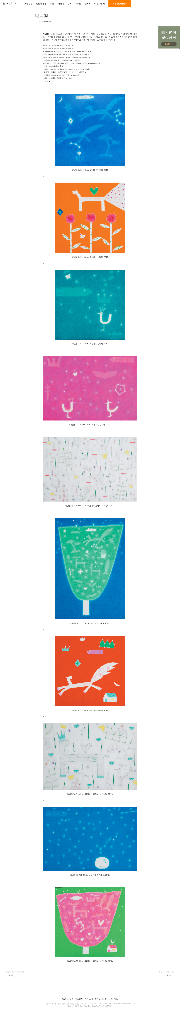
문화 (69, 3)
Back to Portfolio (44, 21)
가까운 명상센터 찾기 (119, 3)
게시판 (78, 3)
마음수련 (28, 3)
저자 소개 (89, 999)
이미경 (10, 975)
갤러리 (88, 3)
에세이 (61, 3)
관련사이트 (113, 999)
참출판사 (79, 999)
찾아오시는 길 (100, 999)
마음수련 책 (99, 3)
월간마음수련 (10, 3)
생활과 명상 (41, 3)
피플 (52, 3)
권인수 (169, 975)
